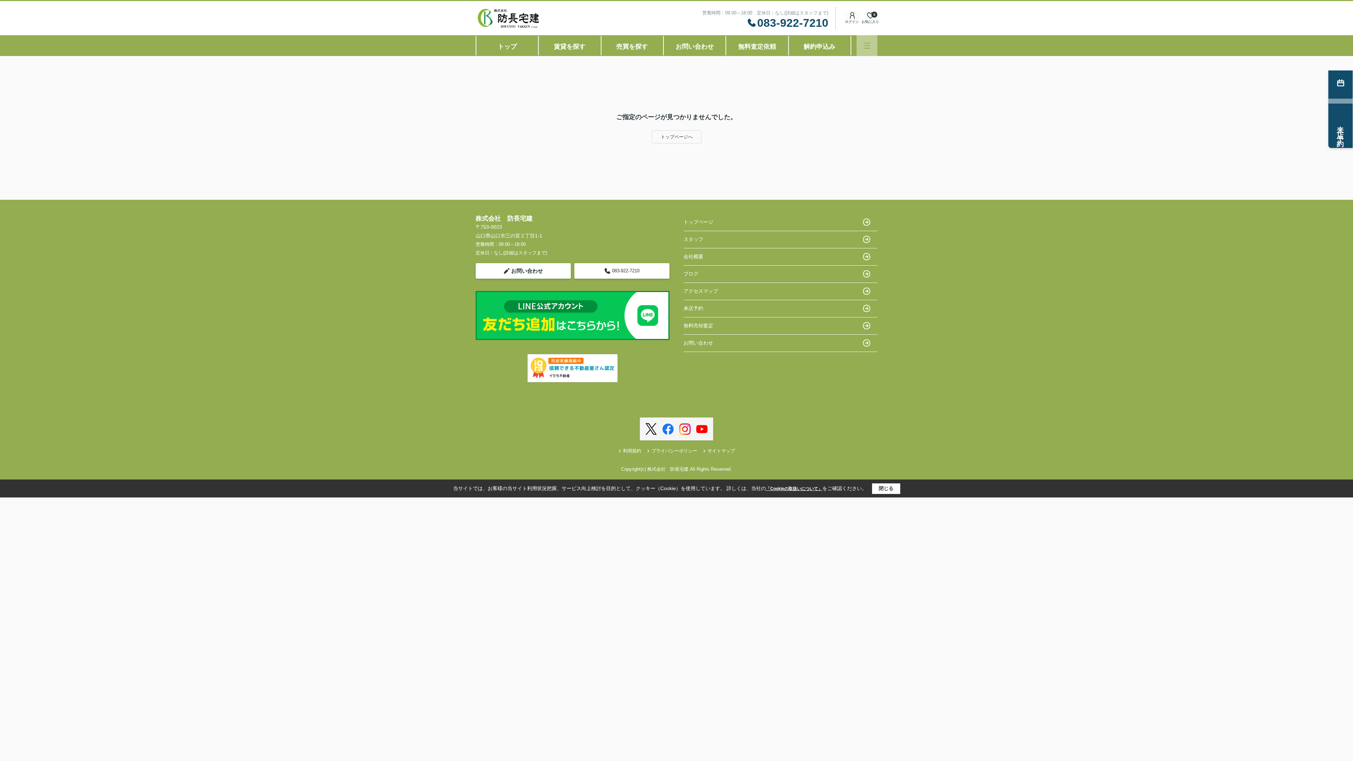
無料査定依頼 (757, 46)
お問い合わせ (695, 46)
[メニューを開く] (867, 45)
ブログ (691, 274)
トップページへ (677, 137)
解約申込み (819, 46)
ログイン (852, 22)
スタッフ (693, 239)
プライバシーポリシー (674, 450)
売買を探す (632, 46)
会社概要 (693, 256)
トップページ (698, 222)
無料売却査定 (698, 325)
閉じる (886, 488)
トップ (507, 46)
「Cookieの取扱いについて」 (794, 488)
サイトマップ (721, 450)
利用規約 (632, 450)
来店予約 (693, 308)
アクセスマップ (701, 291)
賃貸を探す (570, 46)
